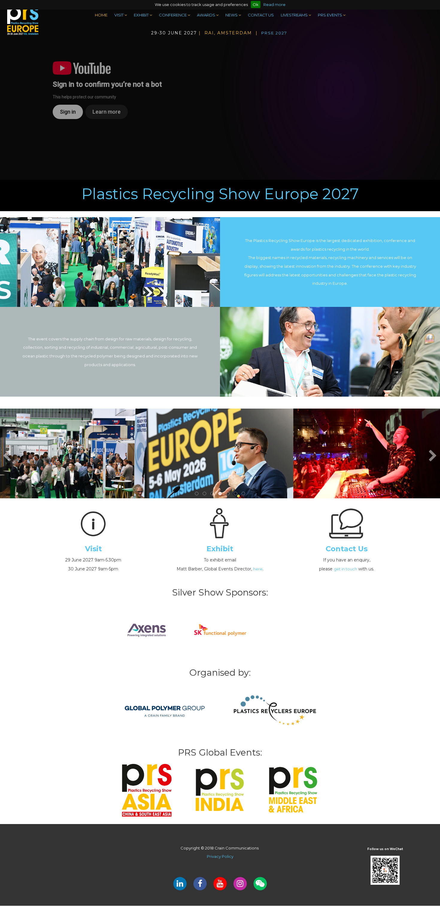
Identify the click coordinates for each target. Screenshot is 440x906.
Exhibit (142, 15)
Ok (256, 4)
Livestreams (295, 15)
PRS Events (330, 15)
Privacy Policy (220, 856)
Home (101, 15)
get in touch (345, 569)
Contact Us (261, 15)
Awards (206, 15)
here (258, 569)
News (232, 15)
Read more (274, 4)
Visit (119, 15)
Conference (173, 15)
